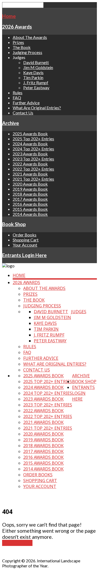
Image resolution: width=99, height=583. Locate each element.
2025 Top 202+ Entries (33, 138)
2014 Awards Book (30, 214)
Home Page (17, 543)
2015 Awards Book (30, 209)
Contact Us (23, 112)
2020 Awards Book (30, 183)
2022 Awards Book (30, 163)
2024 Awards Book (30, 143)
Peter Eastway (36, 87)
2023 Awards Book (30, 153)
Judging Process (27, 52)
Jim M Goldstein (38, 67)
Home (9, 16)
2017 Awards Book (30, 198)
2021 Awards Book (30, 173)
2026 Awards (17, 27)
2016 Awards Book (30, 204)
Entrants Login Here (24, 255)
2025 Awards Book (30, 133)
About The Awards (30, 37)
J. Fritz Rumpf (35, 82)
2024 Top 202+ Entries (33, 148)
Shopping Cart (26, 239)
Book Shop (14, 224)
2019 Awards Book (30, 188)
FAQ (17, 97)
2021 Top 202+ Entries (33, 178)
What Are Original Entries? (37, 107)
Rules (17, 92)
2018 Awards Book (30, 193)
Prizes (18, 42)
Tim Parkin (33, 77)
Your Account (25, 244)
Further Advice (26, 102)
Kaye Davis (33, 72)
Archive (10, 123)
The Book (22, 47)
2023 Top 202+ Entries (33, 158)
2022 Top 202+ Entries (33, 168)
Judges (78, 312)
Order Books (24, 234)
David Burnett (36, 62)
